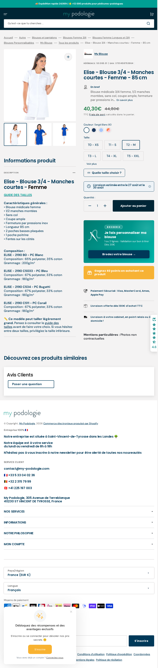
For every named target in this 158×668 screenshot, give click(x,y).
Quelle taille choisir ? (104, 183)
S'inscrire (136, 649)
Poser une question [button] (27, 392)
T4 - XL (111, 168)
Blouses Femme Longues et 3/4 (111, 37)
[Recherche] (143, 23)
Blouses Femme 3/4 (74, 37)
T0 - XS (92, 156)
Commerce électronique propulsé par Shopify (70, 432)
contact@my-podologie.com (26, 477)
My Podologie (27, 432)
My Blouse (46, 42)
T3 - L (91, 168)
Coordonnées (139, 662)
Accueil (8, 37)
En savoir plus (137, 110)
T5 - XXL (132, 168)
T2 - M (130, 156)
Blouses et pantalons (44, 37)
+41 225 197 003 (20, 496)
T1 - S (112, 156)
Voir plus (89, 174)
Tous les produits (69, 42)
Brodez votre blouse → (114, 268)
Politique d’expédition (116, 662)
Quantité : (86, 208)
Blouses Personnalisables (19, 42)
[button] (5, 14)
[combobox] (76, 23)
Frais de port (95, 125)
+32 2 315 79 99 (19, 490)
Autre (22, 37)
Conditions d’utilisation (88, 662)
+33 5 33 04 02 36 (21, 483)
